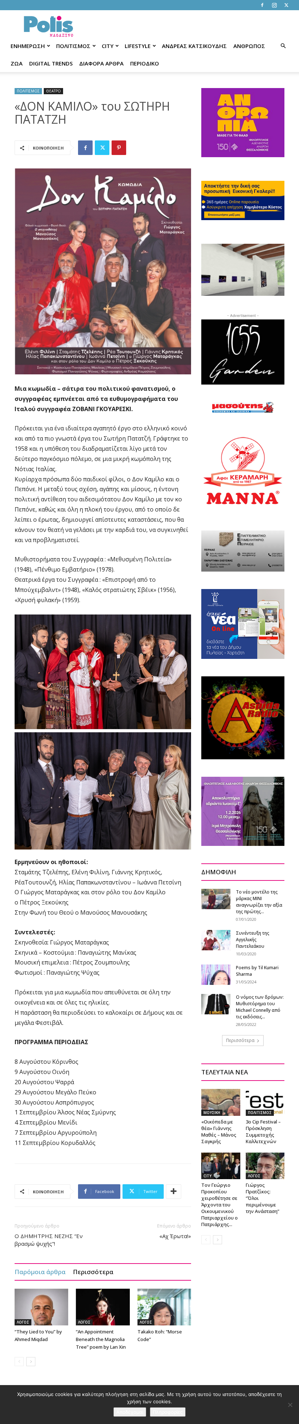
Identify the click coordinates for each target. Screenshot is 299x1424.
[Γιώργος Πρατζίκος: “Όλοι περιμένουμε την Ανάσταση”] (265, 1166)
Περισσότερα (93, 1272)
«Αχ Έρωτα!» (175, 1236)
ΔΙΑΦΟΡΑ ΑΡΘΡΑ (101, 63)
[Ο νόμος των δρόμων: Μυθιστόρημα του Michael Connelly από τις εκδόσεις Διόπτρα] (215, 1004)
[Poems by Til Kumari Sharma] (215, 974)
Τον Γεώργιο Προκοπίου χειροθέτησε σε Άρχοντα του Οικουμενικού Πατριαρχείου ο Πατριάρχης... (219, 1205)
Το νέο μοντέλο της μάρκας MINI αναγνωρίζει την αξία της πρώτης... (259, 902)
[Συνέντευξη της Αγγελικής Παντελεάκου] (215, 940)
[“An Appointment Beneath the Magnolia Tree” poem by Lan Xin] (102, 1307)
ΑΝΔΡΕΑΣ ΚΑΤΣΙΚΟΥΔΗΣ (194, 45)
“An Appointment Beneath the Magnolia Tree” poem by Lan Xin (101, 1339)
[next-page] (30, 1361)
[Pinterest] (119, 147)
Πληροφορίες (168, 1412)
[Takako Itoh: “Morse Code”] (164, 1307)
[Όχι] (290, 1404)
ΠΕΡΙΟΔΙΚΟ (144, 63)
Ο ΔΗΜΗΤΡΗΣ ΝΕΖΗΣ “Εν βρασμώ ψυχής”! (49, 1239)
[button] (283, 46)
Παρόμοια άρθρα (40, 1272)
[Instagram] (274, 5)
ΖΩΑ (17, 63)
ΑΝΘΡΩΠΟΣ (249, 45)
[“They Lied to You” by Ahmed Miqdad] (41, 1307)
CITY (107, 45)
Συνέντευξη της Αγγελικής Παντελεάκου (252, 939)
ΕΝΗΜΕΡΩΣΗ (28, 45)
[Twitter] (286, 5)
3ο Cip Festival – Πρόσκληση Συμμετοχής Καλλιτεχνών (263, 1131)
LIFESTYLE (138, 45)
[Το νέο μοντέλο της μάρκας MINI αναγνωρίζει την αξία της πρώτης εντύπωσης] (215, 899)
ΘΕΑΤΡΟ (53, 91)
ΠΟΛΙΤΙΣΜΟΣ (73, 45)
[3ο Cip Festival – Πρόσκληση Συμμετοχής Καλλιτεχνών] (265, 1102)
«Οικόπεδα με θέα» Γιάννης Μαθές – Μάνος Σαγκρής (218, 1131)
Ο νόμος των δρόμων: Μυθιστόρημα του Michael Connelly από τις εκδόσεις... (260, 1007)
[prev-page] (19, 1361)
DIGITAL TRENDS (51, 63)
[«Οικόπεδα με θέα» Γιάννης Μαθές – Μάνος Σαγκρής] (220, 1102)
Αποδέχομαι (129, 1412)
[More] (173, 1191)
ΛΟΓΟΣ (23, 1322)
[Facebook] (262, 5)
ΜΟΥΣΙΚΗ (211, 1112)
